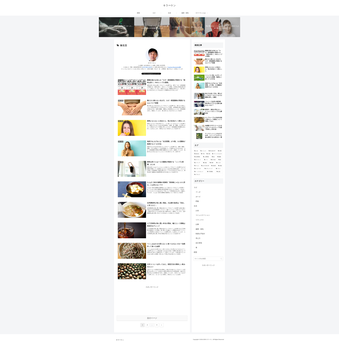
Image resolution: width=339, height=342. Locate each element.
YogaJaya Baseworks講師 (174, 67)
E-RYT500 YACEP (147, 67)
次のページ (152, 318)
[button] (221, 259)
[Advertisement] (152, 301)
